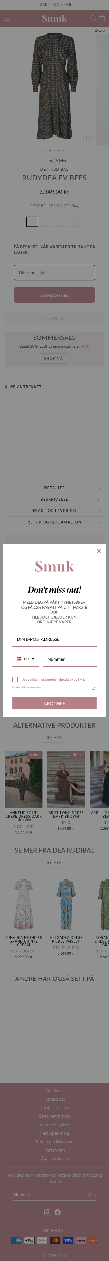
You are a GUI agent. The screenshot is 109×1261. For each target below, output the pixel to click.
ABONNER (54, 703)
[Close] (99, 551)
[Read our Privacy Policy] (93, 688)
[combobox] (25, 659)
